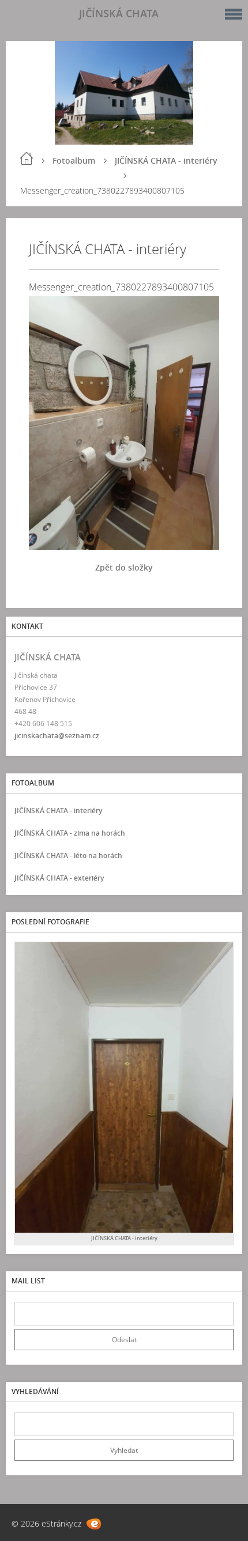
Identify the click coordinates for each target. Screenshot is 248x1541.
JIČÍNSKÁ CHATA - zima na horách (69, 833)
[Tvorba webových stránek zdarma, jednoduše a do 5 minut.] (94, 1524)
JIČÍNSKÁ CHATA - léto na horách (68, 855)
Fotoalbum (73, 160)
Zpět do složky (124, 567)
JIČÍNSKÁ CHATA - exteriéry (59, 878)
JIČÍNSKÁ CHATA (119, 13)
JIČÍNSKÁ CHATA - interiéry (166, 160)
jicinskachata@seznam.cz (56, 736)
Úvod (26, 158)
